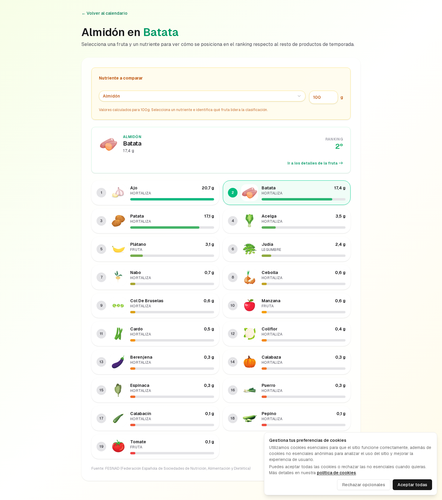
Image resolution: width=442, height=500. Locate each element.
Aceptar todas (412, 484)
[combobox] (202, 96)
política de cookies (336, 472)
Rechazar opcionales (363, 484)
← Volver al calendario (104, 13)
